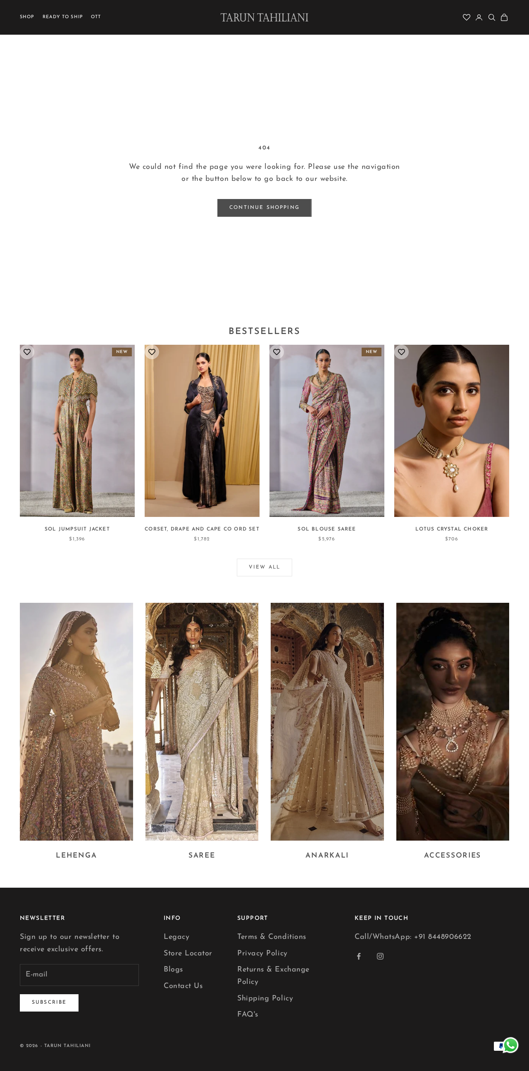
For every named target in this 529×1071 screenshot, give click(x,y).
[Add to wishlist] (27, 352)
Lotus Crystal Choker (451, 529)
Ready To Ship (63, 17)
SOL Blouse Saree (327, 529)
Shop (27, 17)
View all (264, 567)
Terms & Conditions (271, 937)
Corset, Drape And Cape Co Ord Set (202, 529)
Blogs (173, 970)
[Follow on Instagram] (380, 956)
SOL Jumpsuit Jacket (77, 529)
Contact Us (183, 986)
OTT (96, 17)
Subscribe (49, 1002)
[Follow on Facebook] (359, 956)
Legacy (176, 937)
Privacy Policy (262, 953)
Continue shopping (264, 207)
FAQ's (247, 1015)
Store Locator (188, 953)
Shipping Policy (265, 998)
